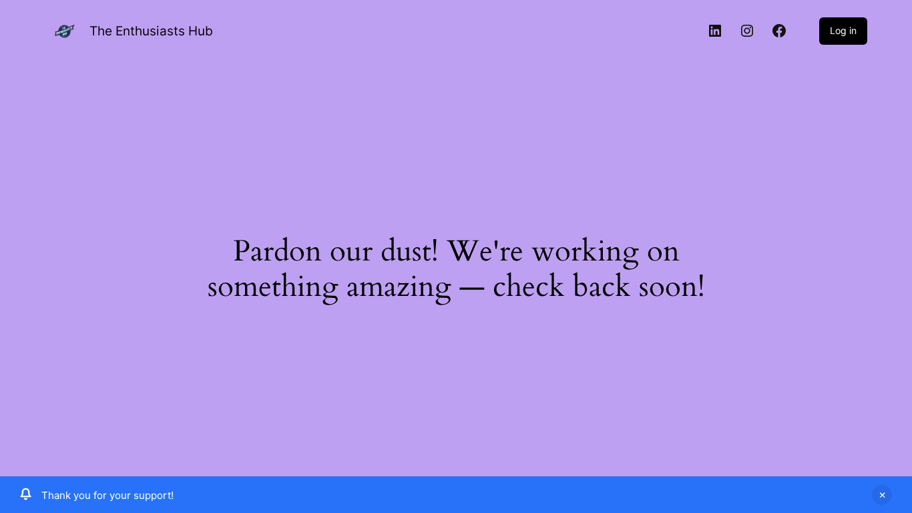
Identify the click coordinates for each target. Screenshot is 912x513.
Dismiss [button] (882, 495)
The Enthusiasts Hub (151, 31)
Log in (843, 30)
